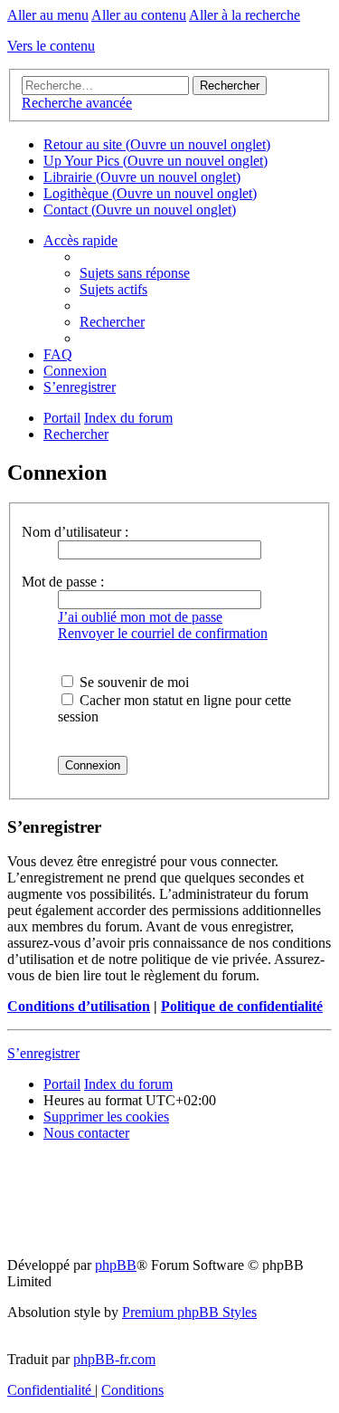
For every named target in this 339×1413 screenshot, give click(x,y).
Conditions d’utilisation (78, 1006)
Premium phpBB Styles (189, 1312)
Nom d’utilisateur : (75, 531)
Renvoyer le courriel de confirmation (163, 633)
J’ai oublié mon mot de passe (140, 617)
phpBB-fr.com (114, 1359)
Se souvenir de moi (132, 682)
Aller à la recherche (244, 15)
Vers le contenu (51, 45)
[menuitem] (135, 273)
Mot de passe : (63, 581)
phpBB (116, 1265)
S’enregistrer (43, 1053)
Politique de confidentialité (242, 1006)
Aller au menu (48, 15)
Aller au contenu (138, 15)
